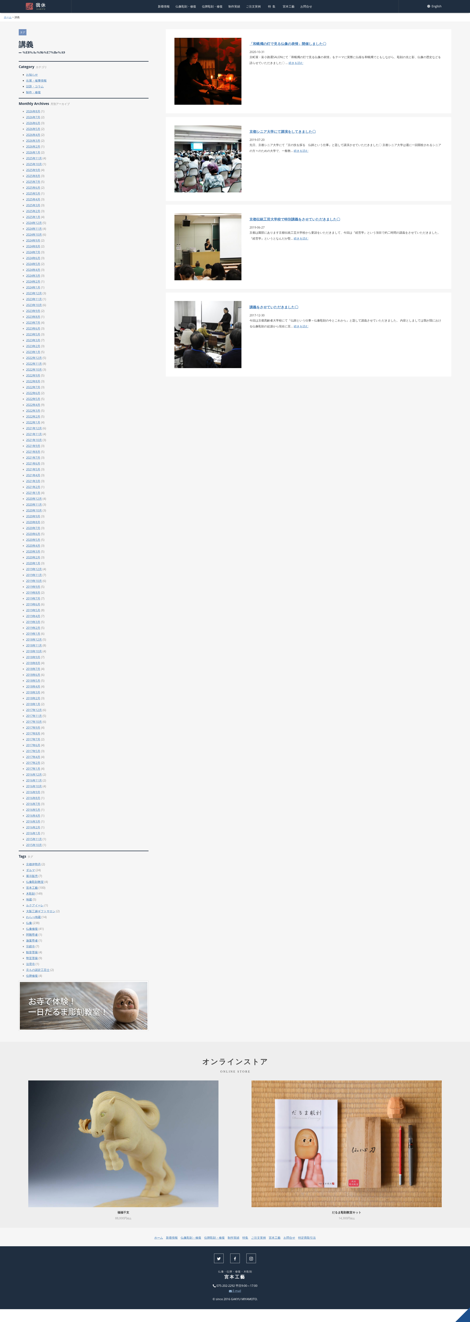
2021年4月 (33, 475)
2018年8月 (33, 663)
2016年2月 (33, 827)
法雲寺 (30, 964)
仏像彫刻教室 (35, 882)
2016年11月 (34, 780)
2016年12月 (34, 775)
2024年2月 (33, 282)
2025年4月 (33, 199)
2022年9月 (33, 375)
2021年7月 (33, 458)
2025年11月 (34, 158)
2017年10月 (34, 722)
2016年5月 (33, 810)
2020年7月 (33, 528)
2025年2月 (33, 211)
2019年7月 (33, 598)
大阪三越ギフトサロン (40, 911)
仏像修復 (32, 929)
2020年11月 (34, 505)
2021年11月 (34, 434)
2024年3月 (33, 276)
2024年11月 (34, 229)
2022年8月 (33, 381)
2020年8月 (33, 522)
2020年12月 (34, 499)
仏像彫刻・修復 (186, 6)
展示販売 (32, 876)
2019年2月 (33, 628)
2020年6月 (33, 534)
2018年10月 (34, 651)
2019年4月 (33, 616)
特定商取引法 (307, 1238)
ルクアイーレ (35, 905)
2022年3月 (33, 411)
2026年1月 (33, 152)
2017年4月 (33, 757)
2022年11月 (34, 364)
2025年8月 (33, 176)
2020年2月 (33, 557)
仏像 (29, 923)
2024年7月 (33, 252)
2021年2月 (33, 487)
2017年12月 (34, 710)
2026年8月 (33, 111)
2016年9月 (33, 792)
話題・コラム (35, 86)
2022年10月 (34, 370)
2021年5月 (33, 469)
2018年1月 (33, 704)
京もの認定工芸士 (38, 970)
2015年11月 (34, 839)
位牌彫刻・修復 (212, 6)
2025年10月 (34, 164)
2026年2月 (33, 147)
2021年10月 (34, 440)
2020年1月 (33, 563)
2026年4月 (33, 135)
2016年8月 (33, 798)
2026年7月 (33, 117)
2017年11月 (34, 716)
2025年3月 (33, 205)
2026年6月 (33, 123)
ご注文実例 (253, 6)
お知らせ (32, 75)
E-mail (236, 1291)
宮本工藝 (288, 6)
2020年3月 (33, 551)
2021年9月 (33, 446)
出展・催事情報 (36, 80)
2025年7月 (33, 182)
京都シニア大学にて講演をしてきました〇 (283, 131)
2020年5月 (33, 540)
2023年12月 (34, 293)
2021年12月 (34, 428)
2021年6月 (33, 463)
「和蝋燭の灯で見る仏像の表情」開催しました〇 (288, 43)
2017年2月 (33, 763)
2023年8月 (33, 317)
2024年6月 (33, 258)
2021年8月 (33, 452)
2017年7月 (33, 739)
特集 (272, 6)
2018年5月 (33, 681)
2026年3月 (33, 141)
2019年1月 (33, 634)
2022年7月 (33, 387)
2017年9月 (33, 728)
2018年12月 (34, 640)
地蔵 (29, 899)
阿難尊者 (32, 935)
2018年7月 (33, 669)
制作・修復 (33, 92)
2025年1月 (33, 217)
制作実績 (234, 6)
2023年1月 (33, 352)
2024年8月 (33, 246)
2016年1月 (33, 833)
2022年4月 (33, 405)
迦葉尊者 (32, 940)
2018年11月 (34, 645)
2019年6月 (33, 604)
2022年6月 (33, 393)
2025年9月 (33, 170)
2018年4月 (33, 686)
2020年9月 (33, 516)
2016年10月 (34, 786)
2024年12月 (34, 223)
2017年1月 (33, 769)
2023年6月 (33, 328)
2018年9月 (33, 657)
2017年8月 (33, 733)
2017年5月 (33, 751)
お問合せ (306, 6)
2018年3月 (33, 692)
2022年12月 (34, 358)
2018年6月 (33, 675)
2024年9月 (33, 240)
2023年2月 (33, 346)
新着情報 (164, 6)
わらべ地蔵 (33, 917)
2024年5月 (33, 264)
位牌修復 (32, 976)
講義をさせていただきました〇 (274, 307)
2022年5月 (33, 399)
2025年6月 (33, 188)
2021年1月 (33, 493)
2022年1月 (33, 422)
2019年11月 (34, 575)
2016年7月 (33, 804)
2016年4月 (33, 816)
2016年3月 (33, 821)
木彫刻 (30, 894)
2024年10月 (34, 235)
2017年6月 (33, 745)
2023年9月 (33, 311)
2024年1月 (33, 287)
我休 (41, 6)
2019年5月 (33, 610)
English (436, 6)
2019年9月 (33, 587)
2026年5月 (33, 129)
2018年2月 (33, 698)
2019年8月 (33, 593)
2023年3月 (33, 340)
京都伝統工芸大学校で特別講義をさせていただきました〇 (295, 219)
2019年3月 (33, 622)
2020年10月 (34, 510)
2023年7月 (33, 323)
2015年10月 (34, 845)
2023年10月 (34, 305)
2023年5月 (33, 334)
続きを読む (296, 63)
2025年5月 (33, 193)
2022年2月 (33, 417)
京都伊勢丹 (33, 864)
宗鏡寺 (30, 946)
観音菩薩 (32, 952)
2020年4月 (33, 546)
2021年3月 (33, 481)
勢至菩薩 (32, 958)
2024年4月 (33, 270)
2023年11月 (34, 299)
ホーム (8, 17)
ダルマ (30, 870)
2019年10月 (34, 581)
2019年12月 (34, 569)
